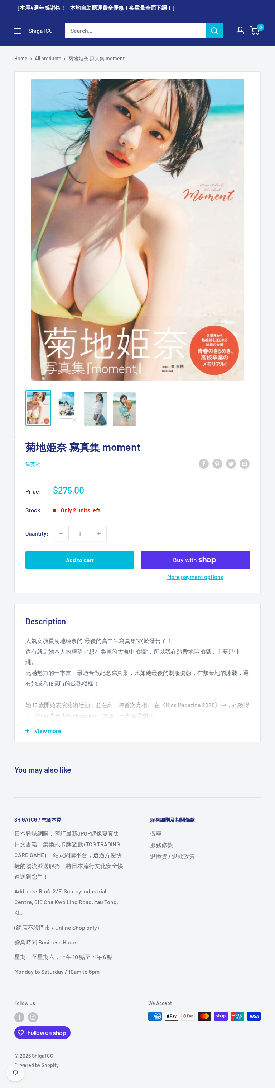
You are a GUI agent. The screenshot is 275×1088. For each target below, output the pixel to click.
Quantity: (37, 533)
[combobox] (135, 30)
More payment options (195, 576)
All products (48, 58)
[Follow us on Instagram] (33, 1017)
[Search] (214, 30)
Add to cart (80, 559)
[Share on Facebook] (204, 463)
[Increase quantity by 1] (98, 533)
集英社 (32, 464)
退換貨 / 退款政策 (172, 856)
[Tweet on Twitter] (231, 463)
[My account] (240, 30)
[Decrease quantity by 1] (60, 533)
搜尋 (155, 833)
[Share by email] (245, 463)
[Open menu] (17, 31)
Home (21, 58)
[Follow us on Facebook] (19, 1017)
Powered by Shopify (36, 1065)
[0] (254, 30)
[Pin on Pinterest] (217, 463)
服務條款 (161, 844)
